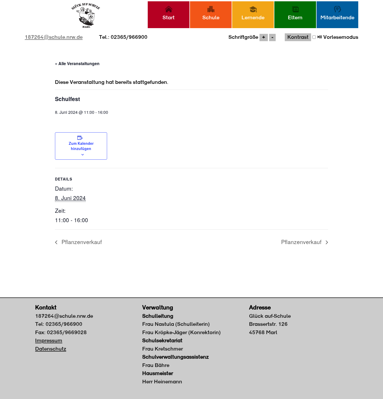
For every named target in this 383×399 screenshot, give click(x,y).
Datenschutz (50, 349)
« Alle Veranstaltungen (77, 63)
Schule (210, 18)
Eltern (295, 18)
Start (169, 18)
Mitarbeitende (337, 18)
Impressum (48, 341)
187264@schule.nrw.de (54, 37)
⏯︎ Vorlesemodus (337, 37)
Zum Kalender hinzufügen (81, 146)
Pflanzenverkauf (81, 242)
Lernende (253, 18)
